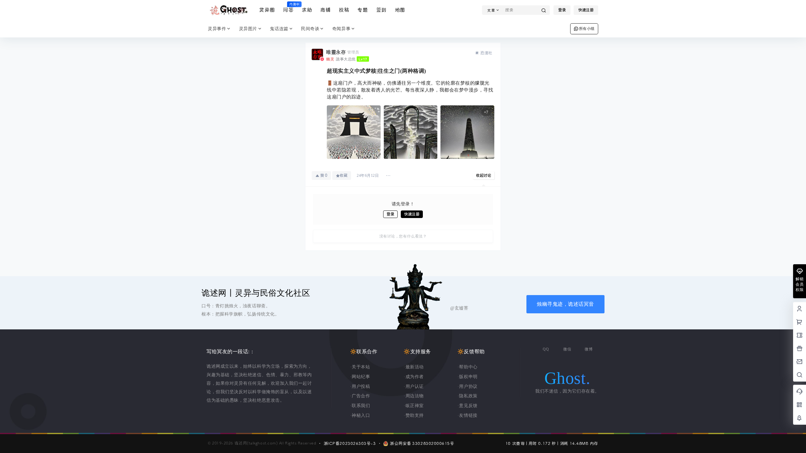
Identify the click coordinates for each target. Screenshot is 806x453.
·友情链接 (467, 415)
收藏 (343, 175)
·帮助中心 (467, 367)
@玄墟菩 (459, 308)
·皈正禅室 (414, 405)
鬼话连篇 (279, 28)
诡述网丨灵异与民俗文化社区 (256, 293)
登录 (562, 10)
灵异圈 (267, 10)
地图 (400, 10)
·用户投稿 (360, 386)
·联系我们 (360, 405)
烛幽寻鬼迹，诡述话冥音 (565, 304)
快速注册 (585, 10)
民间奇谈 (310, 28)
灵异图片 (248, 28)
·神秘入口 (360, 415)
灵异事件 (217, 28)
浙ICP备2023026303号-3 (350, 443)
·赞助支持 (414, 415)
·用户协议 (467, 386)
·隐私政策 (467, 396)
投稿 (344, 10)
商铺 (325, 10)
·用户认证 (414, 386)
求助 (307, 10)
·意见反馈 (467, 405)
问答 (288, 8)
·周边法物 (414, 396)
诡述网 (240, 443)
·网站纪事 (360, 376)
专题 (362, 10)
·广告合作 (360, 396)
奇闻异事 (341, 28)
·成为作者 (414, 376)
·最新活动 (414, 367)
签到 (381, 10)
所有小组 (587, 28)
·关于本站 (360, 367)
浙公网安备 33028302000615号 (422, 443)
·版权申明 (467, 376)
